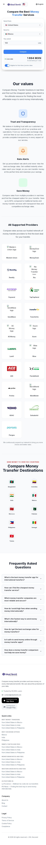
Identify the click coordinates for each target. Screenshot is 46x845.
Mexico (4, 735)
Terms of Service (8, 820)
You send (7, 39)
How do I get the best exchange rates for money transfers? (21, 630)
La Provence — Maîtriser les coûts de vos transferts (20, 784)
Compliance (6, 826)
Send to (6, 30)
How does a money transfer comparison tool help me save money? (21, 651)
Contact (4, 806)
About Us (5, 800)
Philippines (5, 740)
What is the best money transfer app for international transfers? (21, 578)
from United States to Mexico (12, 722)
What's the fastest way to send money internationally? (20, 620)
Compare (23, 52)
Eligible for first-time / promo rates (21, 65)
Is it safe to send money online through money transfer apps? (20, 641)
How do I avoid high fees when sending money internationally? (20, 609)
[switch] (7, 65)
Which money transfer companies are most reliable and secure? (20, 599)
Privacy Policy (7, 817)
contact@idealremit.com (12, 695)
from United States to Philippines (13, 728)
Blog (3, 803)
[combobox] (24, 4)
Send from (7, 21)
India (3, 737)
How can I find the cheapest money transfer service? (19, 589)
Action (6, 48)
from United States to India (11, 725)
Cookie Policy (7, 823)
